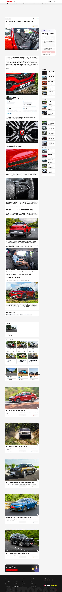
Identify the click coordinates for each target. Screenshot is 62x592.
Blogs (23, 581)
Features (29, 3)
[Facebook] (50, 580)
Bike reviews (16, 583)
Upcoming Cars (7, 581)
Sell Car (23, 586)
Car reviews (7, 583)
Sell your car (39, 3)
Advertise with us (33, 586)
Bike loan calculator (17, 586)
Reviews (24, 3)
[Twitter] (52, 580)
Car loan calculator (8, 586)
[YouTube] (45, 580)
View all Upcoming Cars (47, 96)
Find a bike (15, 3)
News (20, 3)
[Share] (38, 49)
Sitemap (23, 583)
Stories (43, 3)
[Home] (7, 3)
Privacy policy (32, 583)
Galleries (34, 3)
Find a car (10, 3)
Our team (32, 581)
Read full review (21, 415)
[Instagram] (47, 580)
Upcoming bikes (16, 581)
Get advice (46, 3)
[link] (44, 73)
